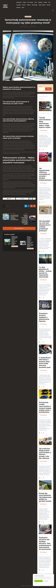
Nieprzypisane (28, 16)
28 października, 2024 (45, 185)
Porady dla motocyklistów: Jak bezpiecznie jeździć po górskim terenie (45, 497)
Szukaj (40, 86)
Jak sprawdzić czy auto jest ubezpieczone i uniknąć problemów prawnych (45, 226)
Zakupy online (42, 116)
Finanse (40, 216)
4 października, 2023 (44, 282)
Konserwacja (42, 166)
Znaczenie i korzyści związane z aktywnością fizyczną (44, 317)
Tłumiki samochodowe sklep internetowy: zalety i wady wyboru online (45, 122)
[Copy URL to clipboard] (34, 206)
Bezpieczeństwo (42, 163)
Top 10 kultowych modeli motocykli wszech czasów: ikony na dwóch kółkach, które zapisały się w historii (30, 241)
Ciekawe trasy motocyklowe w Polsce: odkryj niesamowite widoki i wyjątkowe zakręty (14, 240)
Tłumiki (47, 113)
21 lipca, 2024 (43, 236)
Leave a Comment (18, 228)
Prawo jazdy (41, 219)
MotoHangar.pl (43, 130)
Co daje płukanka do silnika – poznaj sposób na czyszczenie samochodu (45, 272)
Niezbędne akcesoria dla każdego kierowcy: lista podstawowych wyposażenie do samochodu (45, 543)
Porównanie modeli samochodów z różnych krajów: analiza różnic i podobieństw (45, 407)
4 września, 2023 (44, 326)
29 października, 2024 (45, 132)
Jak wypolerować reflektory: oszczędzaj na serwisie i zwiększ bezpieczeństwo (45, 174)
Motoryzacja (42, 113)
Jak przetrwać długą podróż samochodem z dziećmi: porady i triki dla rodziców (45, 453)
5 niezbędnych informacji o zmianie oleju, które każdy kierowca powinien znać (45, 362)
